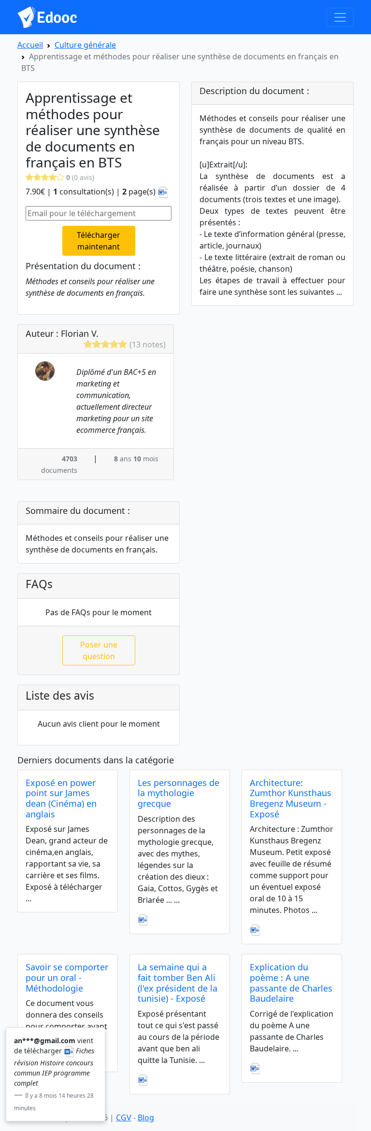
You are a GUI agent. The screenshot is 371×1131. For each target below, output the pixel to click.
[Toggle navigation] (340, 17)
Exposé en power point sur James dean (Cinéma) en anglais (61, 798)
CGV (123, 1117)
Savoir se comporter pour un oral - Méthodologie (67, 977)
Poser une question (98, 650)
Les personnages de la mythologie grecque (178, 793)
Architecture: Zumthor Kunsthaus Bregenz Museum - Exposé (290, 798)
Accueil (30, 45)
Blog (146, 1117)
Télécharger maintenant (98, 241)
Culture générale (85, 45)
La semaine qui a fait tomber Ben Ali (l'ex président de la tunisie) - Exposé (177, 982)
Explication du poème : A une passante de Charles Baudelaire (291, 982)
